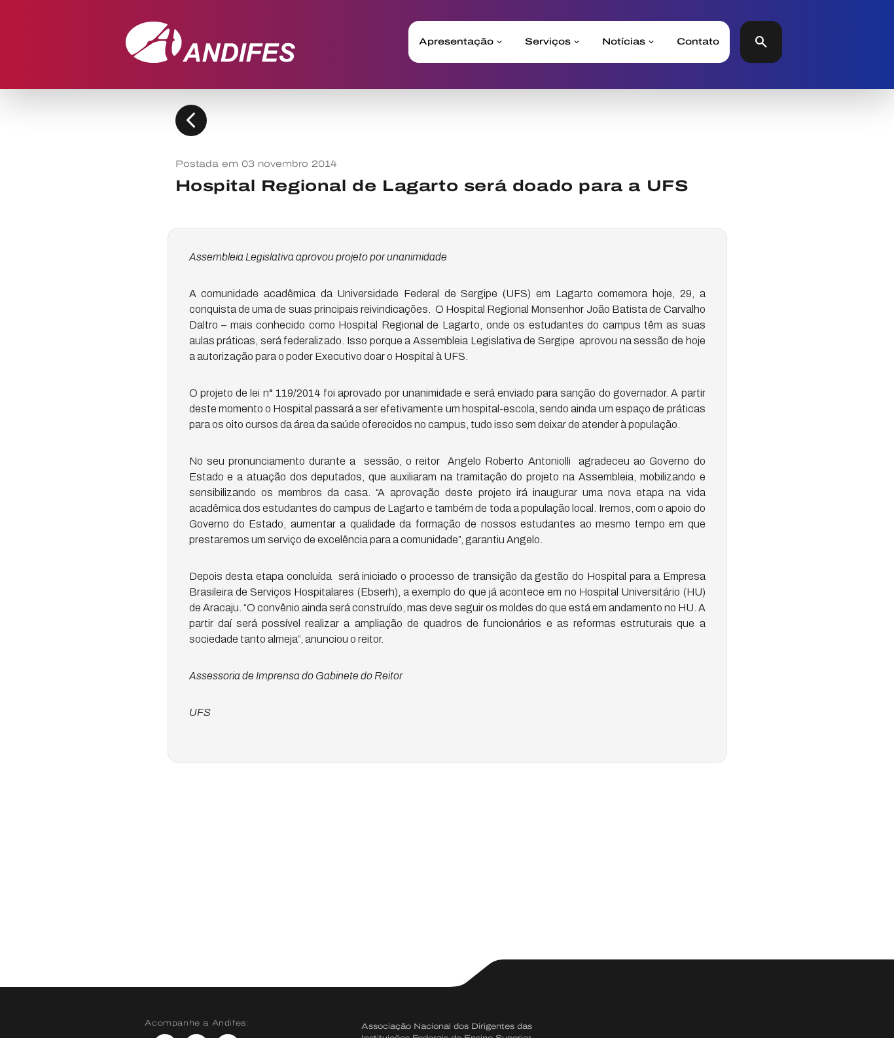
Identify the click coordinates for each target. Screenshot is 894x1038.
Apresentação (456, 41)
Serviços (548, 41)
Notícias (623, 41)
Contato (698, 41)
